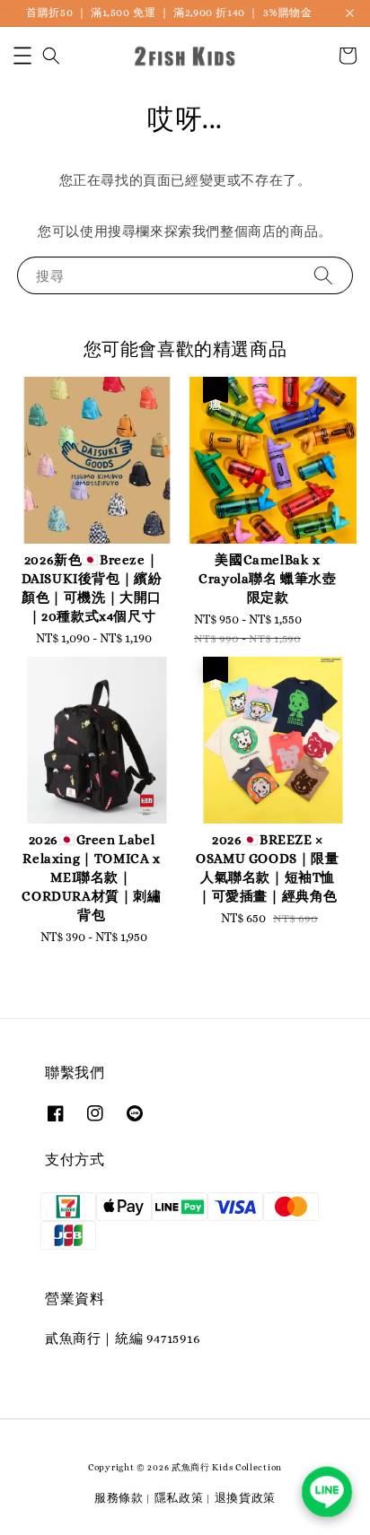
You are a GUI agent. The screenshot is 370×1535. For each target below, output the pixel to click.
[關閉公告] (350, 13)
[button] (22, 55)
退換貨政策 (246, 1497)
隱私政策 (179, 1497)
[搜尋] (323, 274)
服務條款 (119, 1497)
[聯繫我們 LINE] (327, 1492)
